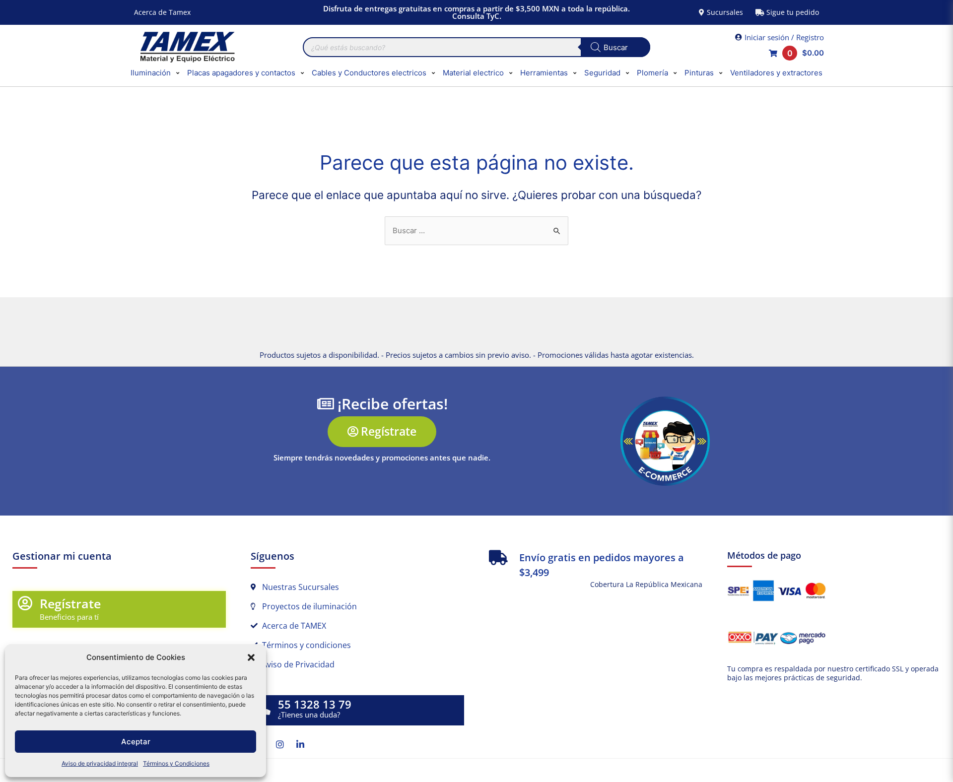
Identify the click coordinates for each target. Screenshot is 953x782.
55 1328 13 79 (314, 704)
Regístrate (70, 603)
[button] (251, 657)
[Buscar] (615, 47)
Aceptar (135, 741)
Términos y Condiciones (176, 763)
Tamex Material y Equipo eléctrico (186, 47)
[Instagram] (280, 744)
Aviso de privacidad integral (100, 763)
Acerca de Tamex (162, 12)
